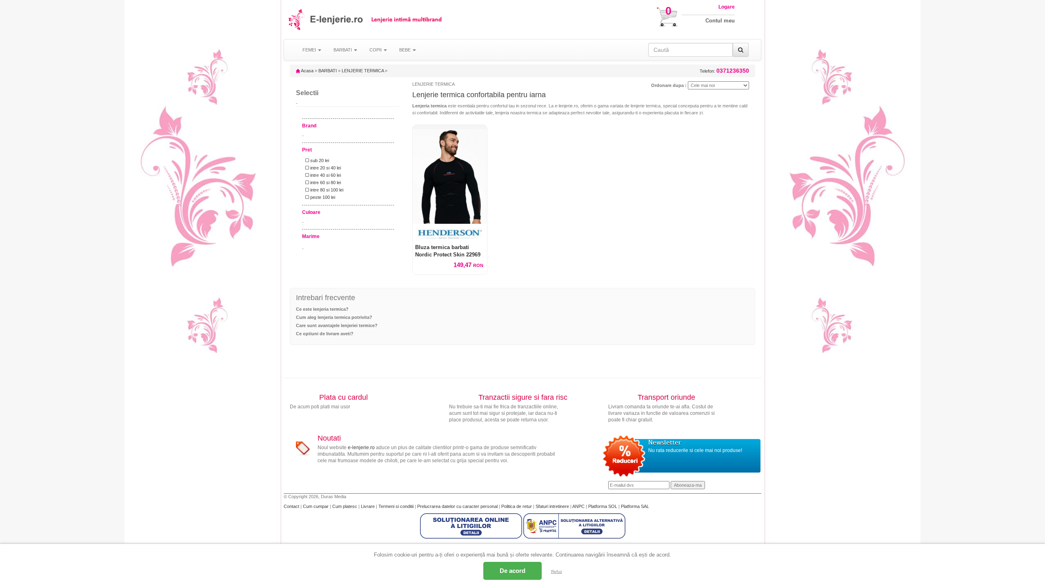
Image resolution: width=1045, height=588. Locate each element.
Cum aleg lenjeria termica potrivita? (334, 317)
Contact (292, 506)
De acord (512, 570)
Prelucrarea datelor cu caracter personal (458, 506)
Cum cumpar (316, 506)
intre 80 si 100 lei (326, 189)
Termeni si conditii (396, 506)
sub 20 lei (319, 160)
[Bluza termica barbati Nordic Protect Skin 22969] (450, 174)
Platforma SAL (635, 506)
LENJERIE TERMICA (363, 70)
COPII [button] (376, 49)
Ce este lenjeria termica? (322, 309)
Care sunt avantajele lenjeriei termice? (337, 325)
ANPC (578, 506)
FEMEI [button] (309, 49)
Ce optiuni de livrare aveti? (325, 333)
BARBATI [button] (343, 49)
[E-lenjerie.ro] (297, 19)
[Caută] (741, 50)
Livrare (368, 506)
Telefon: (724, 71)
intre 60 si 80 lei (325, 182)
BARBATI (327, 70)
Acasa (307, 70)
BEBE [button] (405, 49)
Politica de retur (517, 506)
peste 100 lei (322, 197)
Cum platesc (345, 506)
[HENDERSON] (450, 234)
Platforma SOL (602, 506)
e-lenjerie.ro (361, 447)
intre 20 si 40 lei (325, 167)
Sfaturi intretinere (553, 506)
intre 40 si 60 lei (325, 175)
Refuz (556, 571)
